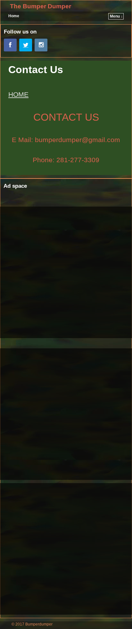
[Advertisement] (66, 272)
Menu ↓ (116, 16)
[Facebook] (10, 45)
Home (13, 16)
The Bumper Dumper (40, 6)
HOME (18, 94)
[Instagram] (41, 45)
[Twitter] (25, 45)
